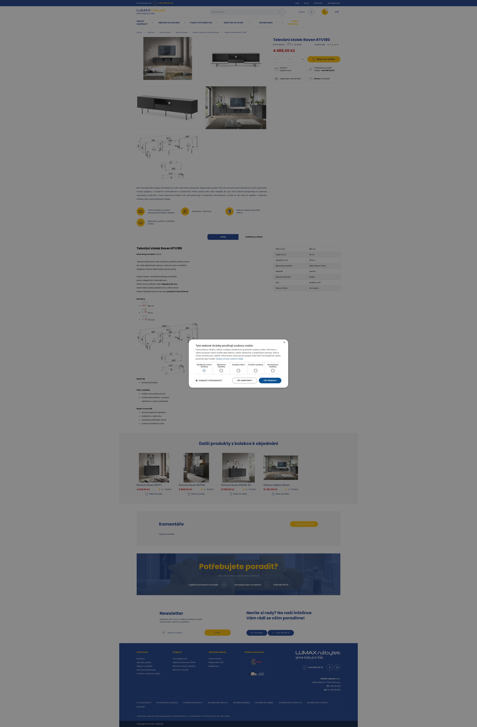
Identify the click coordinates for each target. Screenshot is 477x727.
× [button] (284, 342)
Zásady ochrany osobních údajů (229, 358)
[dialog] (238, 363)
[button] (209, 380)
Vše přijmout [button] (270, 380)
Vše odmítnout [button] (244, 380)
